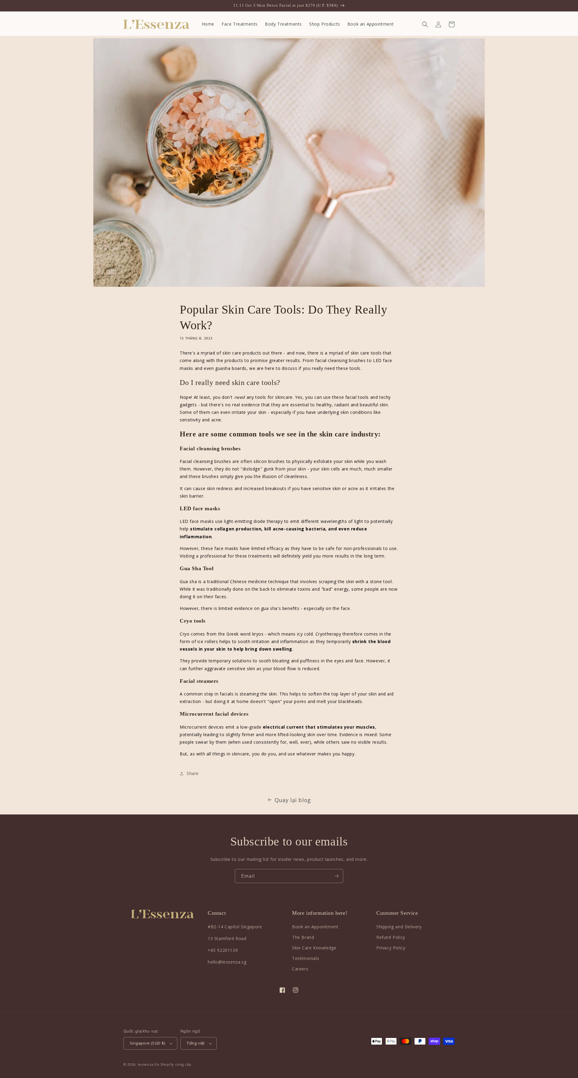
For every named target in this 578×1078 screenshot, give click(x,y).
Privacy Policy (390, 948)
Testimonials (305, 958)
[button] (425, 24)
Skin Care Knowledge (314, 948)
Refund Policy (390, 937)
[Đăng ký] (336, 876)
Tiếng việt (196, 1043)
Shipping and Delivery (399, 927)
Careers (300, 969)
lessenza (146, 1064)
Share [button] (193, 773)
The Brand (303, 937)
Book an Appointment (315, 927)
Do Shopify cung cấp (172, 1064)
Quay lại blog (293, 800)
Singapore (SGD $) (147, 1043)
